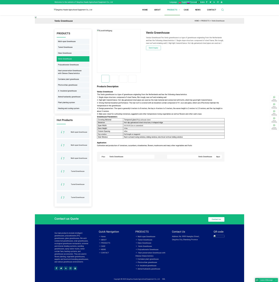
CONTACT (211, 10)
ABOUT (157, 10)
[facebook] (206, 2)
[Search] (222, 9)
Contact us (216, 219)
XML (163, 279)
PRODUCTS (172, 10)
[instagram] (217, 2)
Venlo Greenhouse (218, 21)
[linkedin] (214, 2)
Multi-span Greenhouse (67, 41)
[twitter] (210, 2)
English (184, 2)
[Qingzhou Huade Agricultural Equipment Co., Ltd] (73, 9)
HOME (145, 10)
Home (103, 237)
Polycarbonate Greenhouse (68, 65)
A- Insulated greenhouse (67, 91)
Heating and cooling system (68, 108)
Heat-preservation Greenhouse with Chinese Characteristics (70, 72)
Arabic (202, 2)
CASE (186, 10)
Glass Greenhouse (65, 53)
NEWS (198, 10)
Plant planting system (66, 102)
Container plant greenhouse (68, 79)
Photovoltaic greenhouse (67, 85)
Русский (193, 2)
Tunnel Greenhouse (65, 47)
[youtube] (221, 2)
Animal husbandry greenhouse (69, 97)
